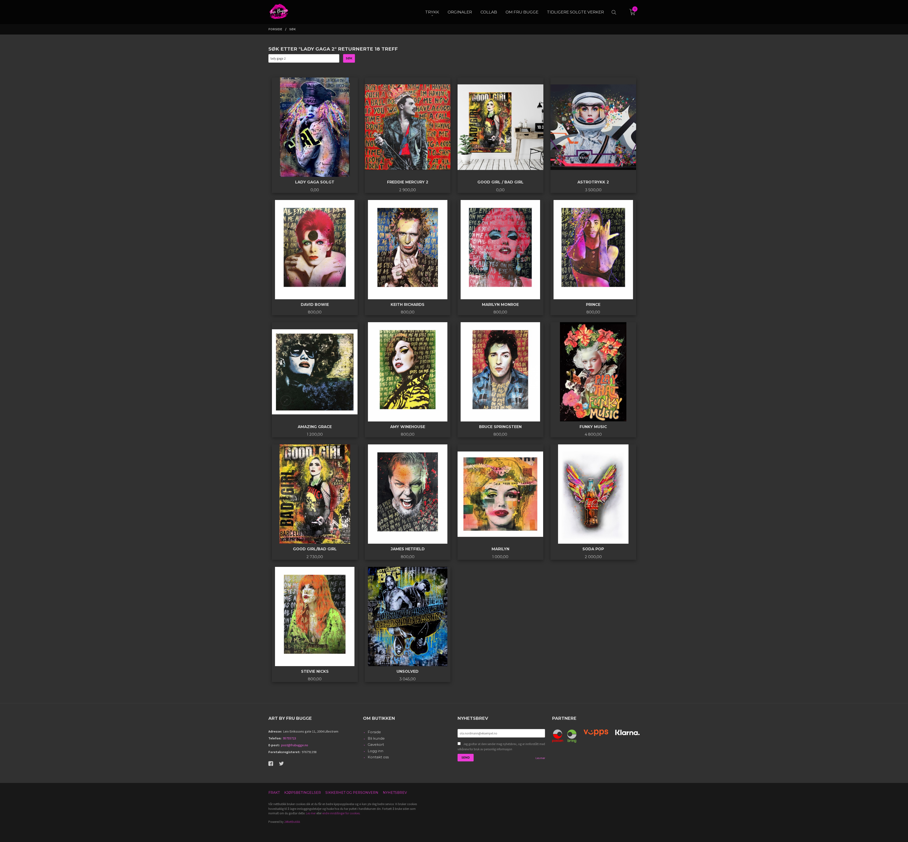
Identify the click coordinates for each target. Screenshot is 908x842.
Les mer (540, 758)
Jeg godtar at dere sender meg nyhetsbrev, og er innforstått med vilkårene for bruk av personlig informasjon (501, 746)
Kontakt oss (378, 757)
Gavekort (376, 744)
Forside (374, 732)
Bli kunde (376, 738)
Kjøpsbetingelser (302, 792)
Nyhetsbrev (395, 792)
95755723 (289, 738)
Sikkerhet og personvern (351, 792)
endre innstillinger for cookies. (341, 813)
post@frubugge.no (294, 745)
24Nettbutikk (292, 822)
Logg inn (375, 751)
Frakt (274, 792)
